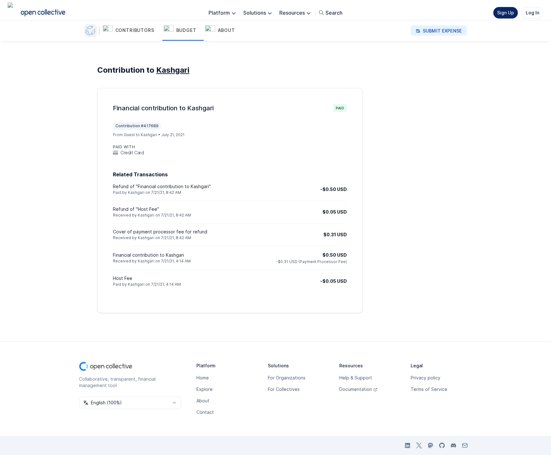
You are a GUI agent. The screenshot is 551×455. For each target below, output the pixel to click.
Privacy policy (425, 377)
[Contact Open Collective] (464, 445)
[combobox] (130, 402)
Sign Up (505, 12)
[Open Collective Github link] (441, 445)
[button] (131, 30)
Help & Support (355, 377)
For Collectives (284, 389)
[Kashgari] (91, 30)
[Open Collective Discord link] (453, 445)
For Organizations (286, 377)
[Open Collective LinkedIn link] (407, 445)
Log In (532, 12)
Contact (205, 412)
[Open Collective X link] (419, 445)
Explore (204, 389)
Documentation (355, 389)
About (202, 400)
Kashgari (172, 70)
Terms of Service (429, 389)
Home (202, 377)
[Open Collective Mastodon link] (430, 445)
